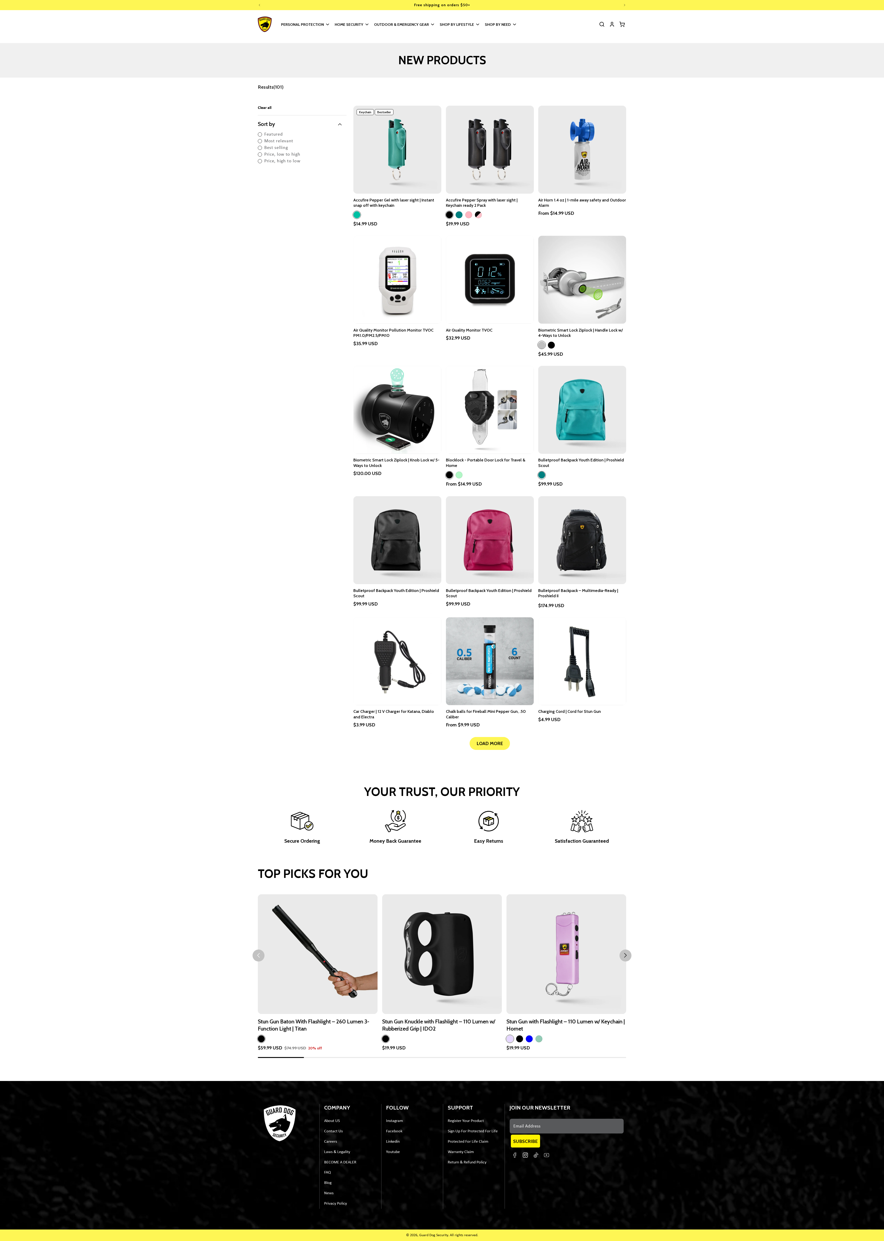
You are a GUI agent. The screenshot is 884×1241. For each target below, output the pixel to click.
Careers (330, 1141)
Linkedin (393, 1141)
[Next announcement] (624, 5)
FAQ (327, 1172)
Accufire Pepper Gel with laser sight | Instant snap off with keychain (393, 202)
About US (332, 1121)
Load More (490, 743)
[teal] (459, 214)
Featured (273, 134)
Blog (328, 1183)
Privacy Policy (335, 1203)
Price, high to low (282, 161)
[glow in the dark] (459, 475)
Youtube (393, 1152)
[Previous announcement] (259, 5)
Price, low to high (282, 154)
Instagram (394, 1121)
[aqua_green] (356, 214)
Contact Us (333, 1131)
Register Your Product (466, 1121)
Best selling (276, 148)
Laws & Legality (337, 1152)
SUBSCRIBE (525, 1141)
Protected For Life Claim (468, 1141)
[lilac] (509, 1038)
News (329, 1193)
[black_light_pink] (478, 214)
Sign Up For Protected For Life (473, 1131)
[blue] (529, 1038)
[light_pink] (468, 214)
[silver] (541, 344)
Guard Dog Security (433, 1235)
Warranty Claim (461, 1152)
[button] (305, 24)
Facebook (394, 1131)
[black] (449, 214)
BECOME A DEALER (340, 1162)
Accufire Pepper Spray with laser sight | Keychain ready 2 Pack (482, 202)
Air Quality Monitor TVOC (469, 330)
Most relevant (278, 141)
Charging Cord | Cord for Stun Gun (569, 711)
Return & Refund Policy (467, 1162)
